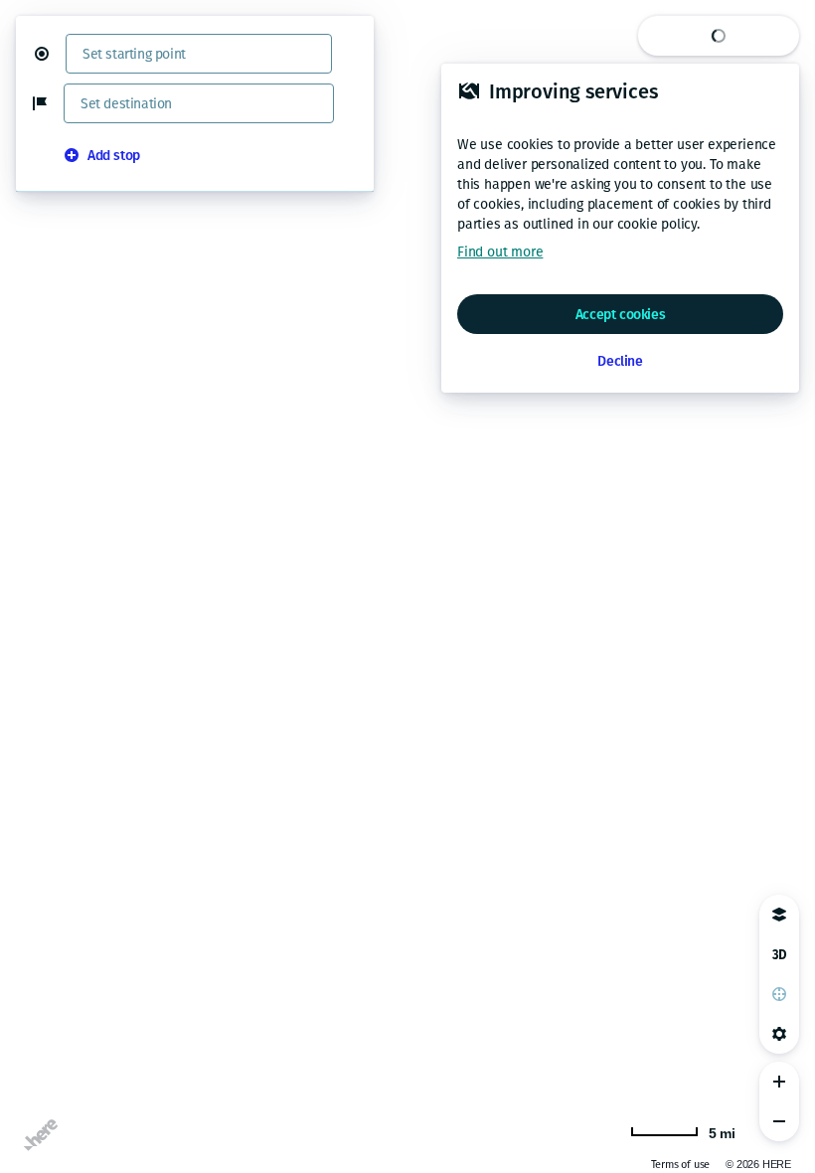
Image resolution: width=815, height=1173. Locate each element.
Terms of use (681, 1164)
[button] (50, 54)
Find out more (500, 252)
